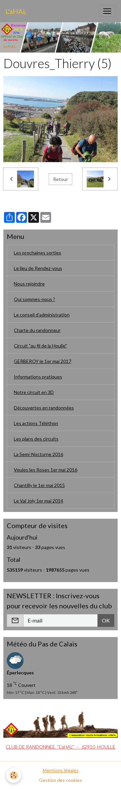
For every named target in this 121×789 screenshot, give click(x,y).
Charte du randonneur (37, 330)
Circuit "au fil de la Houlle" (40, 345)
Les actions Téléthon (36, 423)
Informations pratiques (38, 377)
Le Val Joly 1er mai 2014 (38, 501)
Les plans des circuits (36, 439)
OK (106, 620)
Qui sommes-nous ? (34, 299)
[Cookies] (13, 775)
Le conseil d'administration (42, 314)
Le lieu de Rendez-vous (38, 268)
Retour (60, 179)
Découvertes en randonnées (44, 408)
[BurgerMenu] (107, 11)
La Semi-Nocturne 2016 (38, 454)
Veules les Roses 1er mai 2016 (45, 470)
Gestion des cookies (60, 780)
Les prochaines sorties (37, 252)
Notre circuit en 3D (34, 392)
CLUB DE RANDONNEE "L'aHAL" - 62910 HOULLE (60, 747)
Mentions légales (61, 770)
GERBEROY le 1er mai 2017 (42, 361)
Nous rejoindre (29, 283)
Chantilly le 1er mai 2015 (39, 485)
